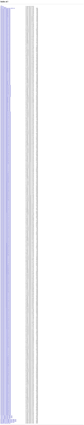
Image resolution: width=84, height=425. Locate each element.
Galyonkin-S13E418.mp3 (5, 391)
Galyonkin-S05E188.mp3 (5, 180)
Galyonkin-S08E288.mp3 (5, 272)
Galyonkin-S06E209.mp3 (5, 200)
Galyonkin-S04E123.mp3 (5, 121)
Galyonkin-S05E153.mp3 (5, 148)
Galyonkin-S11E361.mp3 (5, 339)
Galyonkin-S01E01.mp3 (5, 9)
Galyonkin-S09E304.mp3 (5, 287)
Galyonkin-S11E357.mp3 (5, 335)
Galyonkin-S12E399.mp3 (5, 374)
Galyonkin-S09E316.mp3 (5, 298)
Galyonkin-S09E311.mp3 (5, 293)
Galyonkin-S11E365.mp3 (5, 343)
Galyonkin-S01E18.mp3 (5, 24)
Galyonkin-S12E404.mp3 (5, 379)
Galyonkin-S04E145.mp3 (5, 141)
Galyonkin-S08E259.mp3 (5, 245)
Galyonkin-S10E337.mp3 (5, 317)
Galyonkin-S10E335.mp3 (5, 315)
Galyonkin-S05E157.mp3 (5, 152)
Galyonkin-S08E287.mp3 (5, 271)
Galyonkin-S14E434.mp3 (5, 406)
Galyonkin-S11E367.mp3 (5, 345)
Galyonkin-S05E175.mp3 (5, 168)
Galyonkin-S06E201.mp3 (5, 192)
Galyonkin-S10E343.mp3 (5, 323)
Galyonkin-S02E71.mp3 (5, 73)
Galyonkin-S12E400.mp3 (5, 375)
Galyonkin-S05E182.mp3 (5, 175)
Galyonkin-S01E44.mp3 (5, 48)
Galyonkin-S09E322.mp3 (5, 303)
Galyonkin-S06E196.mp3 (5, 188)
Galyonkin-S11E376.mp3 (5, 353)
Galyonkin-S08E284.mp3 (5, 268)
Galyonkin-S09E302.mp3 (5, 285)
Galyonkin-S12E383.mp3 (5, 359)
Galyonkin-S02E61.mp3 (5, 64)
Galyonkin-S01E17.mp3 (5, 23)
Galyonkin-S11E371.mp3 (5, 348)
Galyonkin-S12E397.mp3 (5, 372)
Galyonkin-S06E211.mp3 (5, 201)
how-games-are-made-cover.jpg (7, 422)
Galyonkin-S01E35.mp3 (5, 40)
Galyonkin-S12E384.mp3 (5, 360)
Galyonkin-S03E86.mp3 (5, 99)
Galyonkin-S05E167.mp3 (5, 161)
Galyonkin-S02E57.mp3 (5, 60)
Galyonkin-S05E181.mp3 (5, 174)
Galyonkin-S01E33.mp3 (5, 38)
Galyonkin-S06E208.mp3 (5, 199)
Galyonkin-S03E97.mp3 (5, 109)
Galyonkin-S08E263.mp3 (5, 249)
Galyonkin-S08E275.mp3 (5, 260)
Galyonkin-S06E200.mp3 (5, 191)
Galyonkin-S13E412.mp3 (5, 386)
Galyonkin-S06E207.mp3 (5, 198)
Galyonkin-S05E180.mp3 (5, 173)
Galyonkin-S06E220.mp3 (5, 210)
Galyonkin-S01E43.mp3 (5, 47)
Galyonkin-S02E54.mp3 (5, 57)
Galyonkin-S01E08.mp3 (5, 15)
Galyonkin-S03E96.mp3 (5, 108)
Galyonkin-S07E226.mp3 (5, 215)
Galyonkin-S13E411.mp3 (5, 385)
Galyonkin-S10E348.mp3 (5, 327)
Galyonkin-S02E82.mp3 (5, 83)
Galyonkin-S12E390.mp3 (5, 366)
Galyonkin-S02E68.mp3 (5, 70)
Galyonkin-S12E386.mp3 (5, 362)
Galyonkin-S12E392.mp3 (5, 368)
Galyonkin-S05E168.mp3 (5, 162)
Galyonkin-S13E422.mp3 (5, 395)
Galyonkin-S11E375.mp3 (5, 352)
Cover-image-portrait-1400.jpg (7, 8)
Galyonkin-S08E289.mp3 (5, 273)
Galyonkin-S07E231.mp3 (5, 220)
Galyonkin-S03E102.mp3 (5, 87)
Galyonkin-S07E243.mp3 (5, 231)
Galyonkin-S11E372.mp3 (5, 349)
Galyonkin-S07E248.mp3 (5, 235)
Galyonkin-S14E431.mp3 (5, 403)
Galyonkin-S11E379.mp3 (5, 356)
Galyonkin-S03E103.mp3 (5, 88)
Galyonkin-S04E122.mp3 (5, 120)
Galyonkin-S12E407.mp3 (5, 381)
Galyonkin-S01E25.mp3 (5, 31)
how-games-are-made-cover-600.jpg (8, 419)
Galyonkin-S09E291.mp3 (5, 275)
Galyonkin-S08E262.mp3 (5, 248)
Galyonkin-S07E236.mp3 (5, 224)
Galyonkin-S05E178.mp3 (5, 171)
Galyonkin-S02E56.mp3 (5, 59)
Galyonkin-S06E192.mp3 (5, 184)
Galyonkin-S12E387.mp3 (5, 363)
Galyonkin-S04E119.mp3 (5, 117)
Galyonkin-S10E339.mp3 (5, 319)
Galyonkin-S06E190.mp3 (5, 182)
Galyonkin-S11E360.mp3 (5, 338)
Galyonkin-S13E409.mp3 (5, 383)
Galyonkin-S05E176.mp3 (5, 169)
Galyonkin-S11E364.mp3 (5, 342)
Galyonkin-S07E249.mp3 (5, 236)
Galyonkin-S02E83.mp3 (5, 84)
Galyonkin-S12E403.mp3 (5, 378)
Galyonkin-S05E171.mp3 (5, 165)
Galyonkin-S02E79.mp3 (5, 80)
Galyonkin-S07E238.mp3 (5, 226)
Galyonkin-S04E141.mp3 (5, 137)
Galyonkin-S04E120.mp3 (5, 118)
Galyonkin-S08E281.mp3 (5, 266)
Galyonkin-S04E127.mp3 (5, 124)
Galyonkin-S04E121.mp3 (5, 119)
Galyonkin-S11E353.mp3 (5, 332)
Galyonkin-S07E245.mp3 (5, 233)
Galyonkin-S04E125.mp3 (5, 122)
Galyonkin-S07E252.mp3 (5, 239)
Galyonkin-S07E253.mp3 (5, 240)
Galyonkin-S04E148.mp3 (5, 144)
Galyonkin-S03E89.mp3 (5, 101)
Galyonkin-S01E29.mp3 (5, 34)
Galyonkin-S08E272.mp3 (5, 257)
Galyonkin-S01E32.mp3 (5, 37)
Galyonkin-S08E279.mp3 (5, 264)
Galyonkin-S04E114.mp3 (5, 112)
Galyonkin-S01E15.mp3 (5, 21)
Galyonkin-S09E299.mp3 (5, 282)
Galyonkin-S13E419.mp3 (5, 392)
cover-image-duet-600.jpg (6, 415)
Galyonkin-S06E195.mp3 (5, 187)
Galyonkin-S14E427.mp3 (5, 400)
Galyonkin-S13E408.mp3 (5, 382)
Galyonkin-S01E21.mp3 (5, 27)
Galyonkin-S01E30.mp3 (5, 35)
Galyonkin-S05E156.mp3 (5, 151)
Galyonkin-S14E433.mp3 (5, 405)
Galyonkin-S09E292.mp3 (5, 276)
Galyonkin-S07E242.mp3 (5, 230)
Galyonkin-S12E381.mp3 (5, 357)
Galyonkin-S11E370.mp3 (5, 347)
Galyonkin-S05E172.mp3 (5, 166)
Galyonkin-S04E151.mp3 (5, 146)
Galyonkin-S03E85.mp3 (5, 98)
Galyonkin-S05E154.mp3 (5, 149)
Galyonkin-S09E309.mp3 (5, 291)
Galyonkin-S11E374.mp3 (5, 351)
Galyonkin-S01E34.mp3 (5, 39)
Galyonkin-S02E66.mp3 (5, 68)
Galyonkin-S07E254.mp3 (5, 241)
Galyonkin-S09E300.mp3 (5, 283)
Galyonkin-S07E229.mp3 (5, 218)
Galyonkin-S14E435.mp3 (5, 407)
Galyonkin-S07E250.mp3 (5, 237)
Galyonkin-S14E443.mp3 (5, 414)
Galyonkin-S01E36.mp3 (5, 41)
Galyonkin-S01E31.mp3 (5, 36)
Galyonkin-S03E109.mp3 (5, 93)
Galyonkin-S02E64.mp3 (5, 66)
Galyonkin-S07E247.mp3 (5, 234)
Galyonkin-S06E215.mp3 (5, 205)
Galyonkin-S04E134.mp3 (5, 131)
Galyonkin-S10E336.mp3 (5, 316)
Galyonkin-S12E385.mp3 (5, 361)
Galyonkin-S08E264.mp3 (5, 250)
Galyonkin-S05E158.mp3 (5, 153)
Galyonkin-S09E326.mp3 (5, 307)
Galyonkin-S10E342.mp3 (5, 322)
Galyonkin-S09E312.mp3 (5, 294)
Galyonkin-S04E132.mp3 (5, 129)
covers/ (2, 6)
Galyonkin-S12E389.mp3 (5, 365)
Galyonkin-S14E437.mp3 (5, 409)
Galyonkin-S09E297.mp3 (5, 280)
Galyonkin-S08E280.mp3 (5, 265)
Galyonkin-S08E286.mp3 (5, 270)
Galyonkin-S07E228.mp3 (5, 217)
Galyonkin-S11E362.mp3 (5, 340)
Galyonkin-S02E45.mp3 (5, 49)
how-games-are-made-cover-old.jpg (8, 421)
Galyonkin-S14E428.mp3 (5, 401)
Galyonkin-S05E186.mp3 (5, 178)
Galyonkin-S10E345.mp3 (5, 324)
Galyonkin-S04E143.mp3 (5, 139)
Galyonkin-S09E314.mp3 (5, 296)
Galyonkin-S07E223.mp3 (5, 212)
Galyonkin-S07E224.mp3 (5, 213)
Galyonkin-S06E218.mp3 (5, 208)
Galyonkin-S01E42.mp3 (5, 46)
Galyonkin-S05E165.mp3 (5, 159)
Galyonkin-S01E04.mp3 (5, 11)
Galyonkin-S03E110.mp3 (5, 94)
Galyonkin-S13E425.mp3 (5, 398)
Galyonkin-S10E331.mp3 (5, 312)
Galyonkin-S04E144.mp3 (5, 140)
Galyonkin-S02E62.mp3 (5, 65)
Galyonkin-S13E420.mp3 (5, 393)
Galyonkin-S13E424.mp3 (5, 397)
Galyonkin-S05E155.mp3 (5, 150)
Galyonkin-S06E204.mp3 (5, 195)
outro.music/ (3, 7)
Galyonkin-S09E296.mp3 (5, 279)
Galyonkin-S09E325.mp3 (5, 306)
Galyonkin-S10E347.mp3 (5, 326)
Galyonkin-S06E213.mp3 (5, 203)
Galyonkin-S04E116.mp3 (5, 114)
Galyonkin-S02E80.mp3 (5, 81)
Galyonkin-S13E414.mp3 (5, 388)
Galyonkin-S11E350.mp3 (5, 329)
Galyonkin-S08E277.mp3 (5, 262)
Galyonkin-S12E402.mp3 (5, 377)
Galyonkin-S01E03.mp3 (5, 10)
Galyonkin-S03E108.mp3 (5, 92)
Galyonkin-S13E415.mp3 (5, 389)
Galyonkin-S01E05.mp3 (5, 12)
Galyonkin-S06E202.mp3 (5, 193)
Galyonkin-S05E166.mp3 (5, 160)
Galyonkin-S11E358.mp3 (5, 336)
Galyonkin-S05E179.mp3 (5, 172)
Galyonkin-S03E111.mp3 (5, 95)
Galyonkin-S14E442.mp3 (5, 413)
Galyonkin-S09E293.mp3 (5, 277)
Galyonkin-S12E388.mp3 (5, 364)
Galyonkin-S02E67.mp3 (5, 69)
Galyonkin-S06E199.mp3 (5, 190)
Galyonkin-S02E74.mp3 (5, 76)
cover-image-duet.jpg (5, 418)
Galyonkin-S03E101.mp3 (5, 86)
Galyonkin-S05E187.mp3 (5, 179)
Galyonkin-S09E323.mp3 (5, 304)
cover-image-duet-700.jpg (6, 416)
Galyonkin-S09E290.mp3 (5, 274)
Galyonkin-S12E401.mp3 (5, 376)
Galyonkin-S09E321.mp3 (5, 302)
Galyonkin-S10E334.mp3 (5, 314)
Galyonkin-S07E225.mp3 (5, 214)
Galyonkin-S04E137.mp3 (5, 133)
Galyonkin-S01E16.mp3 (5, 22)
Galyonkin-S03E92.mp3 (5, 104)
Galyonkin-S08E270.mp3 (5, 256)
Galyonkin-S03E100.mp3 (5, 85)
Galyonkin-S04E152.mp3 (5, 147)
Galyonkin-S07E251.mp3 (5, 238)
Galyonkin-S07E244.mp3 (5, 232)
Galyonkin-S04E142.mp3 (5, 138)
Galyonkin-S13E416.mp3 (5, 390)
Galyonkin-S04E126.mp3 (5, 123)
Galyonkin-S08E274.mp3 (5, 259)
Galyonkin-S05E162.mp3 (5, 156)
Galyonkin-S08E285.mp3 (5, 269)
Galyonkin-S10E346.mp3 (5, 325)
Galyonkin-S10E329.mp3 (5, 310)
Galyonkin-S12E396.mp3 (5, 371)
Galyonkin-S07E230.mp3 (5, 219)
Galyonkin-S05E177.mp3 (5, 170)
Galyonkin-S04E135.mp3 (5, 132)
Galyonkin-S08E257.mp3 (5, 244)
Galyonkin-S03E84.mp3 (5, 97)
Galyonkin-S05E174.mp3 (5, 167)
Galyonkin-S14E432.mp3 (5, 404)
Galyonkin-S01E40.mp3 (5, 44)
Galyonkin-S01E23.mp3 (5, 29)
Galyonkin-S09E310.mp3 (5, 292)
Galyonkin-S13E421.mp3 (5, 394)
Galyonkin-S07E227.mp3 (5, 216)
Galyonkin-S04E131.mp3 (5, 128)
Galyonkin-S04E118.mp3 (5, 116)
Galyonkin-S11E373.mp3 (5, 350)
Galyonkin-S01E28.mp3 (5, 33)
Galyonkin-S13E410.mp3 (5, 384)
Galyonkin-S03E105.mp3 (5, 89)
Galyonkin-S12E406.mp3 (5, 380)
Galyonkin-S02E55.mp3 (5, 58)
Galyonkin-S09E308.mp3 (5, 290)
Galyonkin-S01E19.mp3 (5, 25)
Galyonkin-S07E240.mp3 (5, 228)
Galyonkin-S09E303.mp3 (5, 286)
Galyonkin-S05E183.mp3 (5, 176)
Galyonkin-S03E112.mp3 (5, 96)
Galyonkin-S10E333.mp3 (5, 313)
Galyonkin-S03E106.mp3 (5, 90)
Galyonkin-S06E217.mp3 (5, 207)
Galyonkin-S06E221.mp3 (5, 211)
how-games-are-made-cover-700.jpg (8, 420)
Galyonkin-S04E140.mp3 (5, 136)
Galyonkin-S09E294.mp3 (5, 278)
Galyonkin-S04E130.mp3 (5, 127)
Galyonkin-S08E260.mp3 (5, 246)
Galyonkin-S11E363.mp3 (5, 341)
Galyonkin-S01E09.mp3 (5, 16)
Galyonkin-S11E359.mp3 (5, 337)
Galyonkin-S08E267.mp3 (5, 253)
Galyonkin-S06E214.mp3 (5, 204)
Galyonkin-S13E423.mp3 (5, 396)
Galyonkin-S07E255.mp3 (5, 242)
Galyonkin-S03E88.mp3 (5, 100)
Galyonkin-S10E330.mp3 (5, 311)
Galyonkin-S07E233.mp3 (5, 222)
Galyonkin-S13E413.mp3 (5, 387)
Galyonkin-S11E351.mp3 (5, 330)
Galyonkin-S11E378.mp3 (5, 355)
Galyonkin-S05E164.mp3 (5, 158)
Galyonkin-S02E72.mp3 (5, 74)
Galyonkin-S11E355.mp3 (5, 334)
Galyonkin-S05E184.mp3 (5, 177)
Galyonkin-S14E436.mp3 (5, 408)
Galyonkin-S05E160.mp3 (5, 155)
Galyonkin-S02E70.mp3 (5, 72)
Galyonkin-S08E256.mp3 (5, 243)
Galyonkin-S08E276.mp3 (5, 261)
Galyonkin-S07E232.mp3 (5, 221)
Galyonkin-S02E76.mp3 (5, 77)
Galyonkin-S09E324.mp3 (5, 305)
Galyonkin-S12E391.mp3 (5, 367)
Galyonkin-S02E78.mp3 (5, 79)
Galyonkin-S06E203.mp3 (5, 194)
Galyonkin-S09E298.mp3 (5, 281)
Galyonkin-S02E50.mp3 (5, 54)
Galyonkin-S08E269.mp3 (5, 255)
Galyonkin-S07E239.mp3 (5, 227)
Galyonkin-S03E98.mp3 (5, 110)
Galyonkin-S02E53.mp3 (5, 56)
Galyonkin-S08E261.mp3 (5, 247)
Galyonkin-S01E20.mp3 (5, 26)
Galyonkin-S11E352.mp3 (5, 331)
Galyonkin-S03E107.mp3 (5, 91)
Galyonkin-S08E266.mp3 (5, 252)
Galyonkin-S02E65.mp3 (5, 67)
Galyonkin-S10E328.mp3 (5, 309)
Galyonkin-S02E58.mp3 (5, 61)
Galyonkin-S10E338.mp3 (5, 318)
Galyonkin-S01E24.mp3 (5, 30)
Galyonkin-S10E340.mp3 (5, 320)
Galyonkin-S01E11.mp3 (5, 18)
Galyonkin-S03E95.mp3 (5, 107)
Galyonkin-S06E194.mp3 (5, 186)
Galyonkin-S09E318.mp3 (5, 300)
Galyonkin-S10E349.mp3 (5, 328)
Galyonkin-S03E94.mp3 (5, 106)
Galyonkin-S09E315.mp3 (5, 297)
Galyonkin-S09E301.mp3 (5, 284)
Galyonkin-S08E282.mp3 (5, 267)
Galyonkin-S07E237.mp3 (5, 225)
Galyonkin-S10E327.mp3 (5, 308)
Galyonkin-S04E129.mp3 (5, 126)
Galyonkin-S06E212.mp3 (5, 202)
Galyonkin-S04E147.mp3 (5, 143)
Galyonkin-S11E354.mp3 (5, 333)
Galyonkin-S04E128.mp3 (5, 125)
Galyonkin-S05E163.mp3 (5, 157)
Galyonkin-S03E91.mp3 (5, 103)
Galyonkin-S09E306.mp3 (5, 289)
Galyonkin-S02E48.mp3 (5, 52)
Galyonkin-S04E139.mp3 (5, 135)
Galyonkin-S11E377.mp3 (5, 354)
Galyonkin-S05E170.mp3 (5, 164)
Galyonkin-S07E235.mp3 (5, 223)
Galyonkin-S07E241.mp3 (5, 229)
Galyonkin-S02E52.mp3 (5, 55)
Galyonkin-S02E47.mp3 (5, 51)
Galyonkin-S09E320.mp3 (5, 301)
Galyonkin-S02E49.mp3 (5, 53)
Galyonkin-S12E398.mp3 (5, 373)
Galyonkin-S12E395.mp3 (5, 370)
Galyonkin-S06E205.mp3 (5, 196)
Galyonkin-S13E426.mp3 (5, 399)
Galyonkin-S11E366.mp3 (5, 344)
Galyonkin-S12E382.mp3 (5, 358)
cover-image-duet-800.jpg (6, 417)
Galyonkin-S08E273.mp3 (5, 258)
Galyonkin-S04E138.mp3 (5, 134)
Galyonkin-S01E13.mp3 (5, 20)
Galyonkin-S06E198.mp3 (5, 189)
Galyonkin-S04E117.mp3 (5, 115)
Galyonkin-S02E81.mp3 (5, 82)
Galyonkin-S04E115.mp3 (5, 113)
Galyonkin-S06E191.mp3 (5, 183)
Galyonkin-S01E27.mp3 (5, 32)
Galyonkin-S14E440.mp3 (5, 412)
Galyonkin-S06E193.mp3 (5, 185)
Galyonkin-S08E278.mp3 (5, 263)
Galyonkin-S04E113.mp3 (5, 111)
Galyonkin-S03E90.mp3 (5, 102)
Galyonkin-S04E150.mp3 (5, 145)
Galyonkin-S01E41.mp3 (5, 45)
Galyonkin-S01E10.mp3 (5, 17)
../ (1, 5)
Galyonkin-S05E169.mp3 (5, 163)
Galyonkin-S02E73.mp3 (5, 75)
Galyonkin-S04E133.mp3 (5, 130)
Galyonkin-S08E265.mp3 (5, 251)
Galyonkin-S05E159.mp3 (5, 154)
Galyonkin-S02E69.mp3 (5, 71)
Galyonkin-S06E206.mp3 (5, 197)
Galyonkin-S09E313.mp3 (5, 295)
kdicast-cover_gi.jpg (5, 423)
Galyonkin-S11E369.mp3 (5, 346)
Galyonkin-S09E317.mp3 (5, 299)
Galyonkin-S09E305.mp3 (5, 288)
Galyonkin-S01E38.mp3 (5, 43)
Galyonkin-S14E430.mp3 (5, 402)
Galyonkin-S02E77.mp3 (5, 78)
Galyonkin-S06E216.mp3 (5, 206)
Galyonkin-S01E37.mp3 (5, 42)
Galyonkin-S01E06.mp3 (5, 13)
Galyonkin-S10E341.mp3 (5, 321)
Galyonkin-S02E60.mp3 (5, 63)
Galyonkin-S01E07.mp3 (5, 14)
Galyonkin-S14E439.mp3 (5, 411)
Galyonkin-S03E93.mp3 (5, 105)
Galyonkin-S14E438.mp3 (5, 410)
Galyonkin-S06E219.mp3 (5, 209)
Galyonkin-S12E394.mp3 (5, 369)
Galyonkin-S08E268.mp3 (5, 254)
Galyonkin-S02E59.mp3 (5, 62)
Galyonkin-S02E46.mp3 (5, 50)
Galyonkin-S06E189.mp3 (5, 181)
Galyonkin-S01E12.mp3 (5, 19)
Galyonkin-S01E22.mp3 (5, 28)
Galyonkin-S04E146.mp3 (5, 142)
